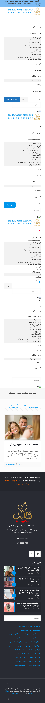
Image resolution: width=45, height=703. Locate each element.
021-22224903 (22, 543)
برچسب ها (22, 405)
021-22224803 (22, 539)
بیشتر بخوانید (10, 464)
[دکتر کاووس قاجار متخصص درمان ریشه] (24, 14)
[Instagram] (8, 699)
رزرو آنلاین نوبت (12, 99)
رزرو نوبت (10, 204)
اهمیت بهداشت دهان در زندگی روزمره (24, 446)
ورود (23, 99)
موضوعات (12, 405)
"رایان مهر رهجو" (16, 693)
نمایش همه (33, 407)
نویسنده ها (12, 407)
